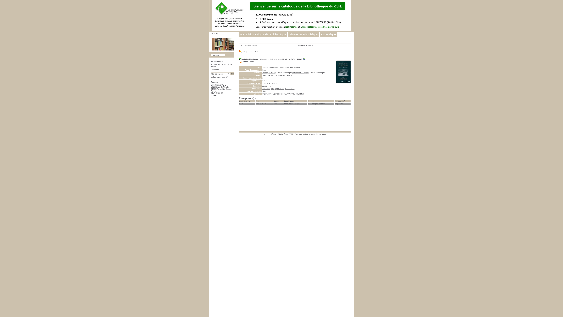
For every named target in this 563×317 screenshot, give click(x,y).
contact (214, 95)
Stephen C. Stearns (301, 73)
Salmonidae (290, 89)
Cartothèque (328, 34)
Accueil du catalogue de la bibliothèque (263, 34)
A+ (217, 33)
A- (212, 33)
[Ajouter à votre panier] (241, 62)
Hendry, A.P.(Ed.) (289, 59)
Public (245, 62)
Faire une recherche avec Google (308, 134)
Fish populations (277, 89)
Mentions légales (270, 134)
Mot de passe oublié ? (219, 77)
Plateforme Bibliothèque (304, 34)
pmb (324, 134)
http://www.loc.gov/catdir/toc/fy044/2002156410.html (283, 94)
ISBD (252, 62)
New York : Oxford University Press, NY (277, 75)
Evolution (266, 89)
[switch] (228, 74)
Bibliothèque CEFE (285, 134)
